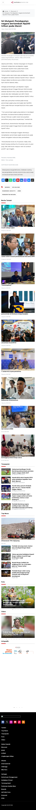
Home (6, 11)
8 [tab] (24, 639)
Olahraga (4, 766)
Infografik (5, 641)
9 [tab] (27, 639)
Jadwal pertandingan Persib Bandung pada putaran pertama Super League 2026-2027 (22, 471)
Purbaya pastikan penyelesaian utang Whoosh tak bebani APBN (17, 428)
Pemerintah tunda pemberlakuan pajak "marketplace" (15, 284)
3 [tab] (18, 609)
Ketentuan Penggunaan (9, 777)
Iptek (3, 750)
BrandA (3, 789)
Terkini (3, 727)
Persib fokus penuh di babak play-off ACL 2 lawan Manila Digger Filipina (21, 487)
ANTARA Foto (5, 792)
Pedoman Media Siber (8, 786)
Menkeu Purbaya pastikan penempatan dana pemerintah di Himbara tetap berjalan (17, 313)
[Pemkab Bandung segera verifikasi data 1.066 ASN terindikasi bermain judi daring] (6, 506)
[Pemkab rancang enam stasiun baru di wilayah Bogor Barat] (6, 548)
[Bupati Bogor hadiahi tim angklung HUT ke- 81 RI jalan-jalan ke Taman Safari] (6, 565)
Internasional (5, 763)
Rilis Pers (4, 770)
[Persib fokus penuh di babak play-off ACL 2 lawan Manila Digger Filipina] (6, 488)
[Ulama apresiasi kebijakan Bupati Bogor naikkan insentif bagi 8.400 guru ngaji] (6, 557)
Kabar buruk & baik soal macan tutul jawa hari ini (16, 633)
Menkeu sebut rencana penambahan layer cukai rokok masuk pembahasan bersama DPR (18, 255)
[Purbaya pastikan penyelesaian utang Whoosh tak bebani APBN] (18, 417)
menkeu (7, 187)
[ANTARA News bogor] (19, 2)
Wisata (3, 760)
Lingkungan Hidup (7, 756)
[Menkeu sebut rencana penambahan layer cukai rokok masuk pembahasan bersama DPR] (18, 244)
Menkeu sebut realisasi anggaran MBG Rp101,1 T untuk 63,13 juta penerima (17, 370)
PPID (2, 798)
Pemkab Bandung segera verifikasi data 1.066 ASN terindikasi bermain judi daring (22, 505)
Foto (3, 582)
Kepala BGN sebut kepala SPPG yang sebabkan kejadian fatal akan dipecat (22, 479)
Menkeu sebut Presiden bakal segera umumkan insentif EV (14, 342)
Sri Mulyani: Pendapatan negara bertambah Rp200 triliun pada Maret (16, 14)
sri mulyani (16, 187)
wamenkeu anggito (8, 191)
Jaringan (4, 774)
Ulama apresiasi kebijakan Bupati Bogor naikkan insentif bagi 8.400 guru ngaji (23, 556)
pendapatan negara (9, 194)
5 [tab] (23, 609)
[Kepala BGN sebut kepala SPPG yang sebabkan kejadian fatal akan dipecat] (6, 480)
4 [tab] (20, 609)
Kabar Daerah (5, 744)
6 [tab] (19, 639)
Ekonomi (13, 11)
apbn (19, 191)
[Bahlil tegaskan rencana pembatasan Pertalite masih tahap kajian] (18, 215)
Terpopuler (5, 464)
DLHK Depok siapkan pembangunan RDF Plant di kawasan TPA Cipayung (17, 540)
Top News (5, 513)
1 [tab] (13, 609)
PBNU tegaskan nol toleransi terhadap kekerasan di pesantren (14, 399)
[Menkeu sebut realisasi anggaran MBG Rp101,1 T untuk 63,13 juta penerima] (18, 359)
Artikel (3, 753)
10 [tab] (30, 639)
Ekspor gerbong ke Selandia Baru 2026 (17, 701)
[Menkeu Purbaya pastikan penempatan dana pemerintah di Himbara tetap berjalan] (18, 302)
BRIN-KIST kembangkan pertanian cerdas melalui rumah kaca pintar (17, 602)
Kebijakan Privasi (6, 780)
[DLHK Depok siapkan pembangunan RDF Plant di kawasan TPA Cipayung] (18, 528)
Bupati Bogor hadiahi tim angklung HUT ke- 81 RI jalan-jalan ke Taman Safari (21, 564)
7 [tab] (22, 639)
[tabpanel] (18, 597)
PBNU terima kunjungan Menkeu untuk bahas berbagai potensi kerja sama (17, 456)
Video (3, 611)
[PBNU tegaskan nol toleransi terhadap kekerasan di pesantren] (18, 388)
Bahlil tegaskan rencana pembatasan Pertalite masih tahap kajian (17, 227)
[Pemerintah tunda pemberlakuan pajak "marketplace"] (18, 273)
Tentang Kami (6, 783)
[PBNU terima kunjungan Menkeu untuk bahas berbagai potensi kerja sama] (18, 445)
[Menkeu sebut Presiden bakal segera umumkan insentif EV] (18, 330)
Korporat (4, 795)
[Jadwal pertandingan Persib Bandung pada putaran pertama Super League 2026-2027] (6, 472)
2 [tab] (15, 609)
